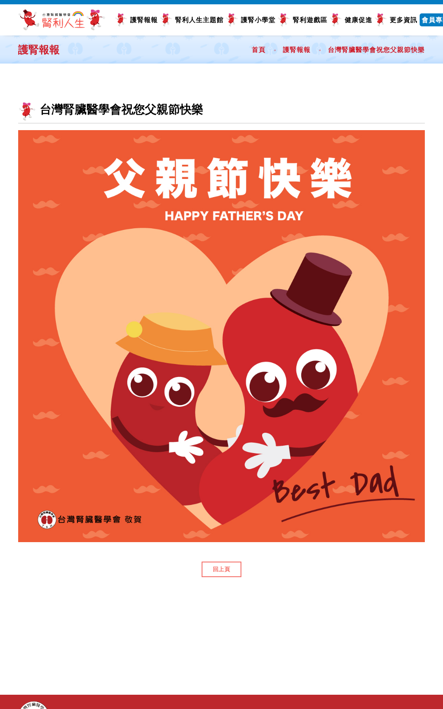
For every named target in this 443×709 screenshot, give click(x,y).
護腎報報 (144, 19)
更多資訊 (403, 19)
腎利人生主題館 (199, 19)
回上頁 (222, 569)
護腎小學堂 (258, 19)
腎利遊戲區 (310, 19)
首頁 (259, 49)
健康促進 (358, 19)
